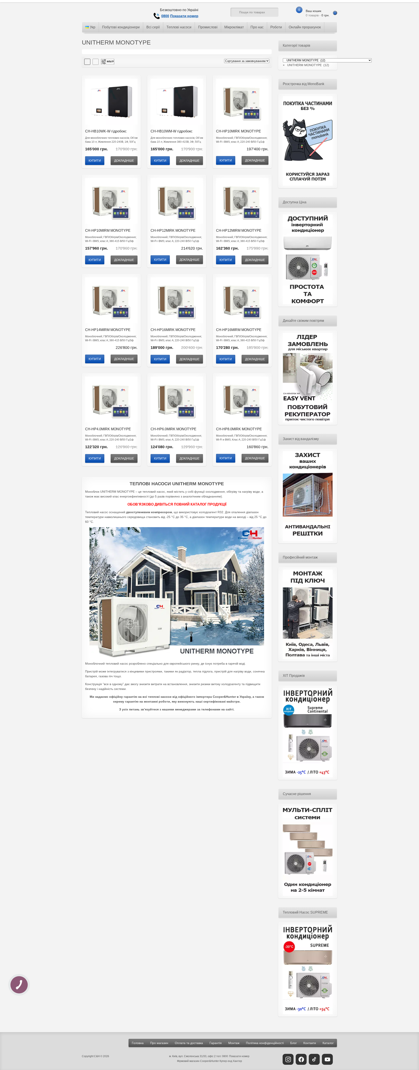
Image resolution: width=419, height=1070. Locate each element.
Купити (95, 160)
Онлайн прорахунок (305, 27)
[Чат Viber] (219, 13)
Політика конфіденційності (265, 1043)
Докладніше (124, 160)
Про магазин (159, 1043)
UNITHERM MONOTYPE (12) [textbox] (306, 65)
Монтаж (233, 1043)
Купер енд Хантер (231, 1061)
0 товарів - (318, 13)
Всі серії (153, 27)
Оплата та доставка (189, 1043)
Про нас (257, 27)
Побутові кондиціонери (121, 27)
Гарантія (216, 1043)
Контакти (309, 1043)
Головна (138, 1043)
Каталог (328, 1043)
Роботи (276, 27)
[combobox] (306, 65)
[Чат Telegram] (210, 13)
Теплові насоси (179, 27)
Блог (293, 1043)
